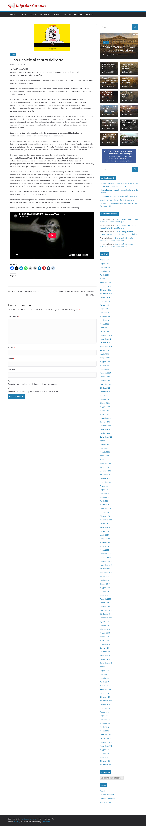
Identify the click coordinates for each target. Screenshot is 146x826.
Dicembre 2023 (106, 380)
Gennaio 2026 (105, 286)
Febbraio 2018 (105, 644)
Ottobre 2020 (105, 524)
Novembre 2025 (106, 294)
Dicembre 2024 (106, 335)
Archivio (89, 14)
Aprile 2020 (104, 546)
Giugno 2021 (105, 493)
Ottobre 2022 (105, 433)
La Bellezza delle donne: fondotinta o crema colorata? (75, 293)
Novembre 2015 (106, 746)
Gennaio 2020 (105, 557)
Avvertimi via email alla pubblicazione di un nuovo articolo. (33, 391)
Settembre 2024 (106, 346)
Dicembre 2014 (106, 761)
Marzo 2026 (104, 279)
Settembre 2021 (106, 482)
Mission (67, 14)
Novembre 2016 (106, 701)
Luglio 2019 (104, 580)
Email (11, 358)
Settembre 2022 (106, 437)
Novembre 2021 (106, 475)
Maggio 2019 (105, 588)
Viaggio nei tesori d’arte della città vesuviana (127, 79)
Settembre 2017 (106, 663)
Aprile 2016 (104, 727)
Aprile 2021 (104, 501)
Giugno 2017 (105, 674)
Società (33, 14)
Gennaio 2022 (105, 467)
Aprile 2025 (104, 320)
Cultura (22, 14)
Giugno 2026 (105, 267)
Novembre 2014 (106, 765)
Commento (13, 316)
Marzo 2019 (104, 595)
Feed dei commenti (107, 798)
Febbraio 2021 (105, 508)
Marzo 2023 (104, 414)
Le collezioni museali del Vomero (127, 94)
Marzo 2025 (104, 324)
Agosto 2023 (104, 395)
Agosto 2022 (104, 441)
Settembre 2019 (106, 572)
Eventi (12, 14)
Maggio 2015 (105, 750)
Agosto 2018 (104, 621)
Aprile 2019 (104, 591)
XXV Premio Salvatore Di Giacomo (127, 108)
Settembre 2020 (106, 527)
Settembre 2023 (106, 392)
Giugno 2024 (105, 358)
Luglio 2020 (104, 535)
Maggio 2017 (105, 678)
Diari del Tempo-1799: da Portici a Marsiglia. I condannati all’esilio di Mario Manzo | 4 (109, 119)
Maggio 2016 (105, 723)
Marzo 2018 (104, 640)
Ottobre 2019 (105, 569)
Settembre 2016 (106, 708)
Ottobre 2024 (105, 343)
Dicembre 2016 (106, 697)
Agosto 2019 (104, 576)
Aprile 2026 (104, 275)
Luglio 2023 (104, 399)
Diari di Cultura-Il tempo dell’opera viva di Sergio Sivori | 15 (109, 134)
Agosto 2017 (104, 667)
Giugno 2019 (105, 584)
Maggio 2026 (105, 271)
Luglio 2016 (104, 716)
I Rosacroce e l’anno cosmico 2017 (25, 291)
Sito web (11, 369)
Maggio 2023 (105, 407)
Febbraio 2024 (105, 373)
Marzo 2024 (104, 369)
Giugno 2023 (105, 403)
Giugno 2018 (105, 629)
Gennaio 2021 (105, 512)
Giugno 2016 (105, 719)
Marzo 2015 (104, 757)
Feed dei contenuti (107, 795)
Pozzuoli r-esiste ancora (129, 138)
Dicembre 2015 (106, 742)
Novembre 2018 (106, 610)
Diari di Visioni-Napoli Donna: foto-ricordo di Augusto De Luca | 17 (129, 120)
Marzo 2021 (104, 505)
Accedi (102, 791)
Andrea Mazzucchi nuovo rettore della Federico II (119, 48)
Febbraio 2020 (105, 554)
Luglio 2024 (104, 354)
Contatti (56, 14)
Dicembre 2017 (106, 652)
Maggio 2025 (105, 316)
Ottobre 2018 (105, 614)
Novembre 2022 (106, 429)
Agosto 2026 (104, 260)
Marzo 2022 (104, 459)
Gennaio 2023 (105, 422)
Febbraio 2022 (105, 463)
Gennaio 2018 (105, 648)
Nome (11, 347)
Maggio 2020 (105, 542)
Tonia (27, 65)
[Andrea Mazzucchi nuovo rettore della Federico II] (119, 35)
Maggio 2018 (105, 633)
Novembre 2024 (106, 339)
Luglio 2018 (104, 625)
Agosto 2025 (104, 305)
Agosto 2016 (104, 712)
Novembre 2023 (106, 384)
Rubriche (78, 14)
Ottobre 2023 (105, 388)
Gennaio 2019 (105, 603)
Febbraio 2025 (105, 328)
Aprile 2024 (104, 365)
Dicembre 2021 (106, 471)
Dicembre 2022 (106, 426)
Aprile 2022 (104, 456)
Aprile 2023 (104, 410)
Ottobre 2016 (105, 704)
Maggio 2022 (105, 452)
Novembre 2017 (106, 655)
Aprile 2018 (104, 637)
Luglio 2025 (104, 309)
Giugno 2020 (105, 539)
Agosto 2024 (104, 350)
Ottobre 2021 (105, 478)
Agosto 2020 (104, 531)
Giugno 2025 (105, 312)
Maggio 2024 (105, 361)
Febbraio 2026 (105, 282)
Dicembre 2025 (106, 290)
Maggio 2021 (105, 497)
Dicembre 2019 (106, 561)
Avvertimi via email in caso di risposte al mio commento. (32, 384)
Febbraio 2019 (105, 599)
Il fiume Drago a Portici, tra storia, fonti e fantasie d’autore (128, 64)
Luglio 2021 (104, 490)
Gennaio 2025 (105, 331)
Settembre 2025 (106, 301)
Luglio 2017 (104, 670)
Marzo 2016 (104, 731)
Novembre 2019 (106, 565)
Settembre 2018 (106, 618)
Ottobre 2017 (105, 659)
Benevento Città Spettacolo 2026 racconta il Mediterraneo (109, 107)
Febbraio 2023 (105, 418)
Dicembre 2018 (106, 606)
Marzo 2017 (104, 686)
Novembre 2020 (106, 520)
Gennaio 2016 (105, 738)
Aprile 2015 (104, 753)
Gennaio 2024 (105, 377)
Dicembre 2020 (106, 516)
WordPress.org (105, 802)
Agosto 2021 (104, 486)
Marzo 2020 (104, 550)
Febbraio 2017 (105, 689)
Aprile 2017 (104, 682)
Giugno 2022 (105, 448)
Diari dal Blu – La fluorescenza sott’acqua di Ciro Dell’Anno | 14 (109, 92)
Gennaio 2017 (105, 693)
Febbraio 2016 (105, 735)
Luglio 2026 (104, 264)
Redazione (44, 14)
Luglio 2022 (104, 444)
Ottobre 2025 (105, 297)
